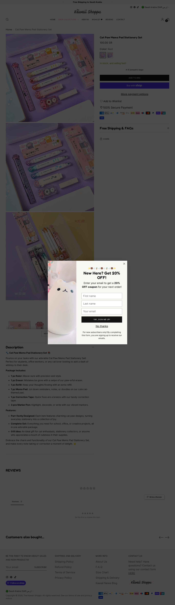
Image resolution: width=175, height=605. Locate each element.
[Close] (124, 264)
